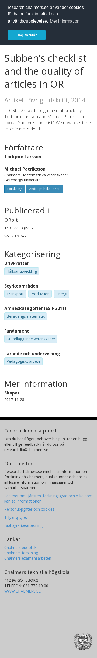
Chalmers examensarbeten (27, 558)
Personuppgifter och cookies (29, 509)
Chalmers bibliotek (20, 547)
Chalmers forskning (21, 552)
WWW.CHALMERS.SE (22, 591)
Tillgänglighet (15, 517)
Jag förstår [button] (27, 35)
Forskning (14, 188)
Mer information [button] (64, 21)
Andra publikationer (44, 188)
